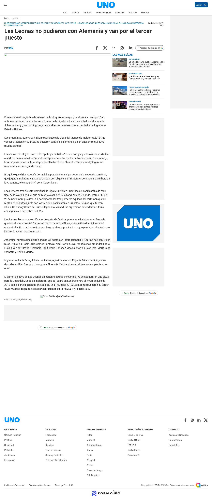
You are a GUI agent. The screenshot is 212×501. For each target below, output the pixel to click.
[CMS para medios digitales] (106, 493)
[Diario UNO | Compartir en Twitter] (105, 47)
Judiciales (9, 455)
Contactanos (175, 440)
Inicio (65, 12)
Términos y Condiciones (40, 485)
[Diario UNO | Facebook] (185, 420)
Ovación (145, 12)
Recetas (49, 445)
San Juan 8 (133, 455)
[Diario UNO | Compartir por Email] (113, 47)
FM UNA (132, 445)
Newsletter (174, 445)
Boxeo (90, 465)
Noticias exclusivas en (53, 328)
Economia (119, 12)
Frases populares (135, 73)
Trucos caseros (53, 450)
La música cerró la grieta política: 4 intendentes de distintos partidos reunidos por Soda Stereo (144, 106)
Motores (49, 440)
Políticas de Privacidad (14, 485)
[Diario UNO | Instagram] (192, 420)
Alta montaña (134, 59)
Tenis (89, 455)
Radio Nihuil (134, 440)
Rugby (90, 450)
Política (75, 12)
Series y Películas (103, 12)
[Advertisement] (57, 313)
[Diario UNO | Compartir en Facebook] (96, 47)
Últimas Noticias (12, 435)
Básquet (91, 460)
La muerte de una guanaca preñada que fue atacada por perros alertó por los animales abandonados (146, 64)
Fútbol (90, 435)
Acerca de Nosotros (178, 435)
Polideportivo (93, 475)
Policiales (133, 12)
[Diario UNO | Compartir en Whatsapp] (122, 47)
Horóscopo (51, 435)
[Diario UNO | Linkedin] (199, 420)
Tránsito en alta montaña (139, 87)
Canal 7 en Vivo (135, 435)
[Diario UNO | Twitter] (206, 420)
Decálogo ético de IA (64, 485)
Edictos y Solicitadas (56, 460)
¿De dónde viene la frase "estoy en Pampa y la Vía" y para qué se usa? (144, 77)
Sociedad (87, 12)
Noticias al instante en (135, 293)
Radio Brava (134, 450)
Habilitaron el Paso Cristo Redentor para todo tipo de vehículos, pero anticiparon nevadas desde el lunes (144, 92)
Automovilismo (94, 445)
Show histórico (135, 101)
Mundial (91, 440)
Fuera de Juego (94, 470)
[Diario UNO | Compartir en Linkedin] (130, 47)
